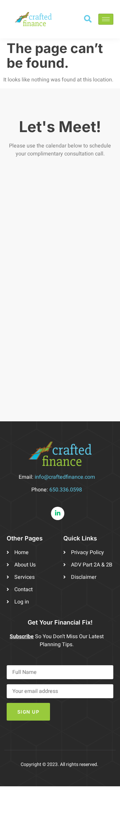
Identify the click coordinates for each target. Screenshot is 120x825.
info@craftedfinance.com (65, 477)
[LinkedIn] (57, 513)
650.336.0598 (65, 490)
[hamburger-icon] (105, 19)
